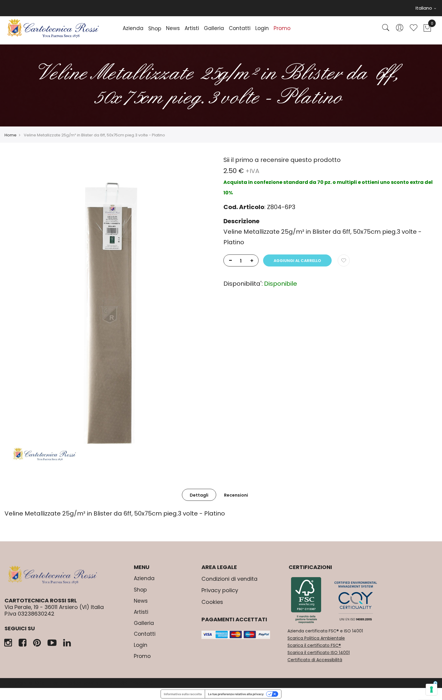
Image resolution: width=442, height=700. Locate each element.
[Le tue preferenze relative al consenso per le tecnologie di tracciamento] (431, 689)
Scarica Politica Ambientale (316, 638)
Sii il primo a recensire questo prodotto (282, 160)
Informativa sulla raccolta (183, 694)
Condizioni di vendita (229, 579)
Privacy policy (219, 590)
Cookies (212, 602)
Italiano (424, 8)
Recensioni (236, 495)
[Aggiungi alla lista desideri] (344, 260)
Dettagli (199, 495)
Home (11, 135)
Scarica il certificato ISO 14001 (318, 653)
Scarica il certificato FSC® (314, 645)
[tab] (199, 495)
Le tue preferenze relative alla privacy (236, 694)
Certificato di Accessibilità (314, 660)
